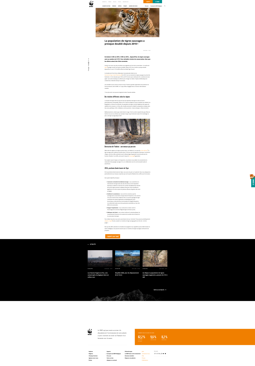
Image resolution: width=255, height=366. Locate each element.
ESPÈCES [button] (119, 6)
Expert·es (104, 1)
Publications (145, 360)
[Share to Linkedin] (88, 61)
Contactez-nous (146, 353)
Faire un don (110, 358)
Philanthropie (128, 351)
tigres (106, 67)
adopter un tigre (108, 221)
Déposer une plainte (130, 358)
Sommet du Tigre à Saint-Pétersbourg (113, 75)
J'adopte (148, 2)
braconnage (131, 156)
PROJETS (125, 6)
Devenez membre (129, 356)
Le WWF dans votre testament (133, 353)
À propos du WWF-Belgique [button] (156, 6)
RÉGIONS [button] (114, 6)
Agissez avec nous (93, 358)
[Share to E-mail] (88, 65)
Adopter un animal (112, 360)
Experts (109, 351)
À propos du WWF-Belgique (114, 353)
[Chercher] (165, 6)
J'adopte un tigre (113, 236)
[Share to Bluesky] (88, 63)
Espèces (91, 351)
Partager (88, 69)
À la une (146, 6)
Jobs (143, 351)
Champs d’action (93, 356)
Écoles (114, 1)
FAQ (143, 356)
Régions (91, 353)
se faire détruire (144, 150)
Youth (119, 1)
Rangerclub (125, 1)
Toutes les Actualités (159, 290)
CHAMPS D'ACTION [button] (106, 6)
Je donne (157, 2)
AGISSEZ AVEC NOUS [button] (133, 6)
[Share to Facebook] (88, 59)
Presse (109, 1)
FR (164, 1)
